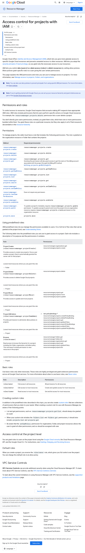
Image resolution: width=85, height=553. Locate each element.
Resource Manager (16, 9)
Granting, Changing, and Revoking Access (55, 442)
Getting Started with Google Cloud (53, 520)
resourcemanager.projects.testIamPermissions (10, 194)
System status (28, 526)
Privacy (15, 539)
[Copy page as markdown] (18, 26)
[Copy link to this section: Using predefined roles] (26, 223)
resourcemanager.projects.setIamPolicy (12, 187)
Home (4, 16)
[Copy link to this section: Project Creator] (16, 246)
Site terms (23, 539)
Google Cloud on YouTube (72, 526)
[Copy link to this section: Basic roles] (15, 367)
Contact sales (6, 526)
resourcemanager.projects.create (10, 148)
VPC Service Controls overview (44, 471)
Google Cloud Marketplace (11, 523)
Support (25, 519)
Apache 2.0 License (27, 500)
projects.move (9, 216)
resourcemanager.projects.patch (10, 207)
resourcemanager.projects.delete (10, 154)
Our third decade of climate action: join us (57, 539)
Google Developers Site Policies (55, 500)
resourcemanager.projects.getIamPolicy (12, 170)
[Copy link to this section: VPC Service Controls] (29, 463)
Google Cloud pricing (9, 519)
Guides (44, 16)
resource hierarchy (23, 125)
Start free (76, 9)
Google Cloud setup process (22, 95)
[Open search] (55, 2)
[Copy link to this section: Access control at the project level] (43, 434)
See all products (7, 516)
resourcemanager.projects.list (10, 176)
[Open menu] (3, 2)
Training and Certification (52, 531)
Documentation (13, 16)
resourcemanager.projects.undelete (10, 201)
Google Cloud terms (35, 539)
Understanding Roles (33, 229)
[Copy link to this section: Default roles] (17, 448)
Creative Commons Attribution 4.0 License (58, 498)
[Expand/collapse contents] (14, 32)
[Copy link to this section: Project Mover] (15, 292)
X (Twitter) (67, 523)
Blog (65, 516)
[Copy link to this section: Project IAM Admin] (18, 314)
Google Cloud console (52, 440)
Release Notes (28, 523)
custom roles (63, 403)
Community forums (29, 516)
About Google (6, 539)
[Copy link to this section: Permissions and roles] (29, 105)
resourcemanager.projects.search (10, 182)
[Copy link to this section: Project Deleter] (16, 271)
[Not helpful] (81, 16)
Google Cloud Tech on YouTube (71, 530)
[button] (62, 314)
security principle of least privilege (15, 64)
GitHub (46, 516)
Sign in (80, 2)
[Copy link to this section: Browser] (11, 337)
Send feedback (74, 22)
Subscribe (36, 543)
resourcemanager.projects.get (10, 160)
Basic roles (72, 374)
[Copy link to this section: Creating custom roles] (26, 398)
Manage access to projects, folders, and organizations (34, 77)
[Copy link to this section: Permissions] (16, 131)
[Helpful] (77, 16)
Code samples (48, 524)
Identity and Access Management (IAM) (32, 59)
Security (23, 16)
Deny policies (13, 85)
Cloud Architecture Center (52, 528)
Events (66, 519)
